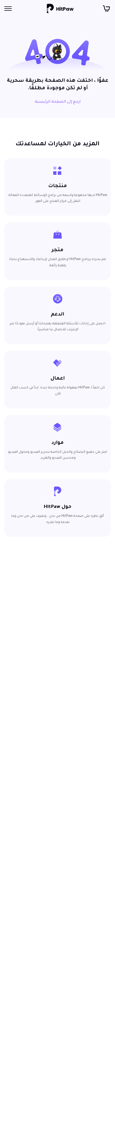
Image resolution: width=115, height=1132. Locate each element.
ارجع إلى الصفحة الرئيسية (57, 102)
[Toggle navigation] (8, 8)
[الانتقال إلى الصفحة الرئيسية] (60, 8)
